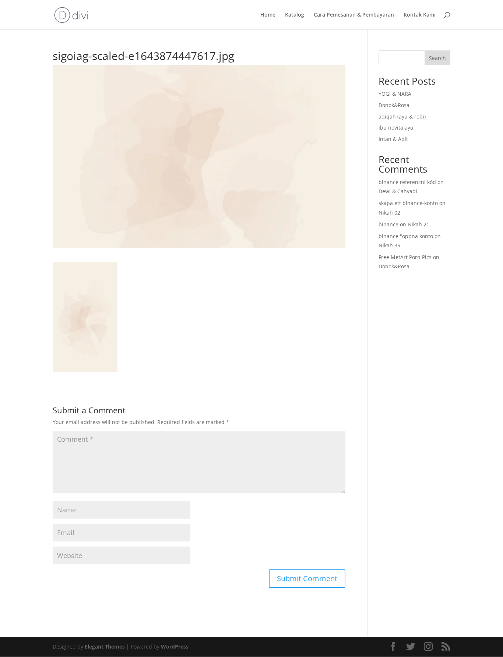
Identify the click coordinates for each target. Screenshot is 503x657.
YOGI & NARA (395, 93)
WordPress (175, 646)
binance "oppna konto (406, 236)
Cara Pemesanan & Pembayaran (354, 15)
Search (437, 57)
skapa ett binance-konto (408, 202)
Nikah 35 (389, 245)
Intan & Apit (393, 138)
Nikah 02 (389, 212)
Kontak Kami (420, 15)
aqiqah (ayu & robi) (402, 116)
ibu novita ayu (396, 127)
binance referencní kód (407, 182)
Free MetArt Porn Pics (405, 257)
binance (388, 224)
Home (267, 15)
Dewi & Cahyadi (398, 191)
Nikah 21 (418, 224)
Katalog (294, 15)
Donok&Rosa (394, 105)
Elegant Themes (105, 646)
